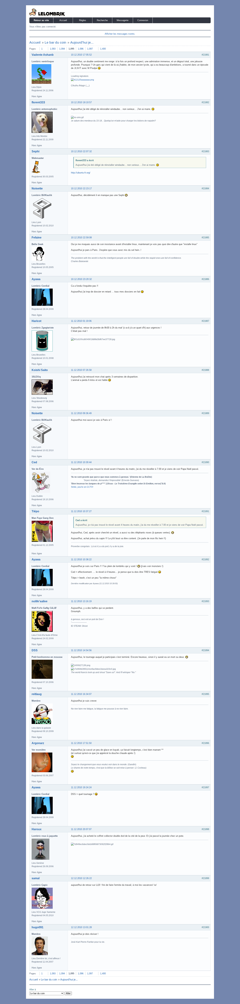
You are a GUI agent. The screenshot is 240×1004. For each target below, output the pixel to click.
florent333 (38, 102)
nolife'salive (39, 601)
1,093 (53, 48)
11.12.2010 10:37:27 (81, 511)
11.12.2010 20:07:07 (81, 829)
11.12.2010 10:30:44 (81, 462)
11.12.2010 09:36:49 (81, 413)
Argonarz (38, 743)
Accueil (63, 20)
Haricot (36, 320)
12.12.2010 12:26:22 (81, 878)
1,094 (62, 48)
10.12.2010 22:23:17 (81, 188)
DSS (35, 650)
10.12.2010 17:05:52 (81, 54)
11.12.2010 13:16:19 (81, 601)
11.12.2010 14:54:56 (81, 650)
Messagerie (122, 20)
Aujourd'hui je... (81, 42)
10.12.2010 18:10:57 (81, 102)
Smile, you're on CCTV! (82, 487)
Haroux (36, 829)
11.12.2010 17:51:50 (81, 743)
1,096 (80, 48)
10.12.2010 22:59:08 (81, 237)
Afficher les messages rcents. (120, 34)
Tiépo (35, 511)
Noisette (37, 188)
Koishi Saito (40, 370)
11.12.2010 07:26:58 (81, 370)
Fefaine (36, 237)
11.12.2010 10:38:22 (81, 559)
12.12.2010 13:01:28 (81, 927)
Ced (34, 462)
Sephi (35, 151)
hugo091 (37, 927)
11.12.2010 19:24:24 (81, 787)
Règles (82, 20)
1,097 (90, 48)
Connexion (142, 20)
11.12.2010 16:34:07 (81, 694)
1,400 (103, 48)
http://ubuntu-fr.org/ (80, 172)
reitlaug (37, 694)
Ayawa (36, 279)
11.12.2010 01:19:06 (81, 321)
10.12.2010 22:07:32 (81, 151)
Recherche (102, 20)
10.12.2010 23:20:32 (81, 279)
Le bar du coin (55, 42)
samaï (36, 878)
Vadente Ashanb (43, 54)
